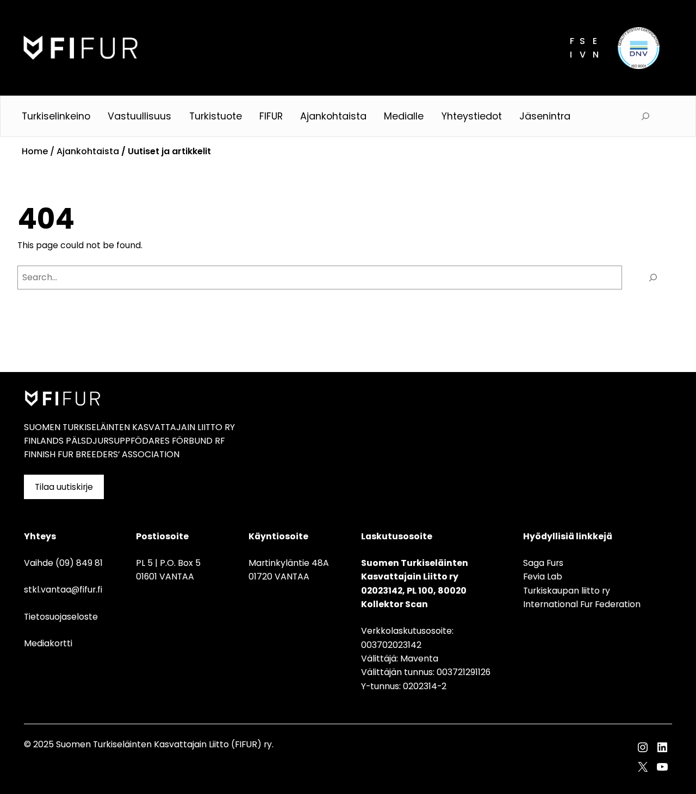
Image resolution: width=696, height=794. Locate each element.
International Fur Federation (582, 604)
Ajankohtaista (88, 151)
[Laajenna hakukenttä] (645, 116)
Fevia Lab (542, 576)
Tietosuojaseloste (61, 616)
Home (35, 151)
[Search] (653, 277)
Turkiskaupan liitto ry (566, 590)
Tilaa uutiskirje (64, 487)
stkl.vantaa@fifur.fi (63, 589)
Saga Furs (543, 563)
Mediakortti (48, 643)
